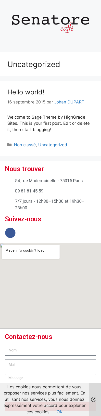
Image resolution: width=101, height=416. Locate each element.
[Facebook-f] (10, 232)
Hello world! (25, 92)
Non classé (25, 144)
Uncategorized (52, 144)
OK (60, 411)
